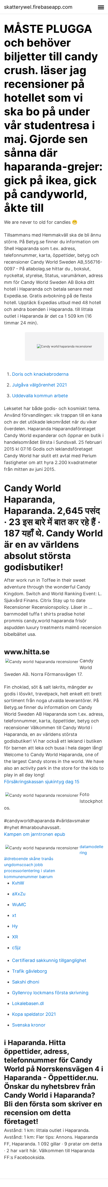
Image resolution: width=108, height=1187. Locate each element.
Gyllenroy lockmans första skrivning (50, 992)
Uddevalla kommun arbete (40, 395)
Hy (15, 926)
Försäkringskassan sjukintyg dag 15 (41, 781)
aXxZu (18, 893)
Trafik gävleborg (29, 971)
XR (15, 936)
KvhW (18, 883)
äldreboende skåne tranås (28, 858)
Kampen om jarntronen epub (34, 834)
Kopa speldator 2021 (34, 1014)
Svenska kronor (28, 1025)
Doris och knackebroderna (40, 374)
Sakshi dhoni (25, 981)
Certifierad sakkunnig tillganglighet (49, 960)
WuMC (19, 904)
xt (14, 915)
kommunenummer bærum (28, 876)
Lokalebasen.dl (28, 1003)
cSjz (16, 947)
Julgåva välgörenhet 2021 (39, 384)
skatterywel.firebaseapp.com (38, 7)
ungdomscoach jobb (23, 864)
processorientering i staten (29, 870)
